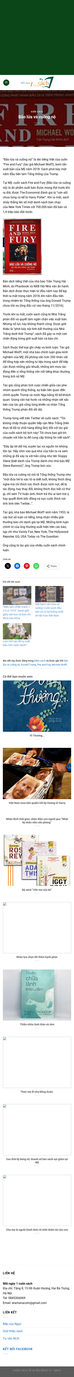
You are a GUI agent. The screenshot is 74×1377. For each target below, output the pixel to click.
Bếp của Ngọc (12, 1324)
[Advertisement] (37, 37)
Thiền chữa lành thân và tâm (37, 1024)
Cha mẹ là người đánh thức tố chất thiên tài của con (37, 1229)
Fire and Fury (44, 664)
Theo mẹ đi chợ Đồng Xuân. (37, 1091)
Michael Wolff (59, 664)
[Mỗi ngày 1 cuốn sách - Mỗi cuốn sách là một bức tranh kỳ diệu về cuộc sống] (37, 83)
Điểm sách (37, 112)
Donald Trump (28, 664)
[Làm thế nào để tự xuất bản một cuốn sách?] (17, 631)
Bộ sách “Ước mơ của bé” (37, 889)
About (57, 1370)
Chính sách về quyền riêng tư (32, 1370)
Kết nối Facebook (18, 1349)
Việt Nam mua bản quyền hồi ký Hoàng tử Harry (37, 802)
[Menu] (6, 82)
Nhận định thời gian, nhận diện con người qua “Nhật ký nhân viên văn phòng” (37, 820)
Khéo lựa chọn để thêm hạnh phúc (37, 957)
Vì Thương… (37, 735)
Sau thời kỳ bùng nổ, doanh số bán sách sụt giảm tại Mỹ (37, 1161)
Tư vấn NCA (11, 1338)
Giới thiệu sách (13, 1331)
